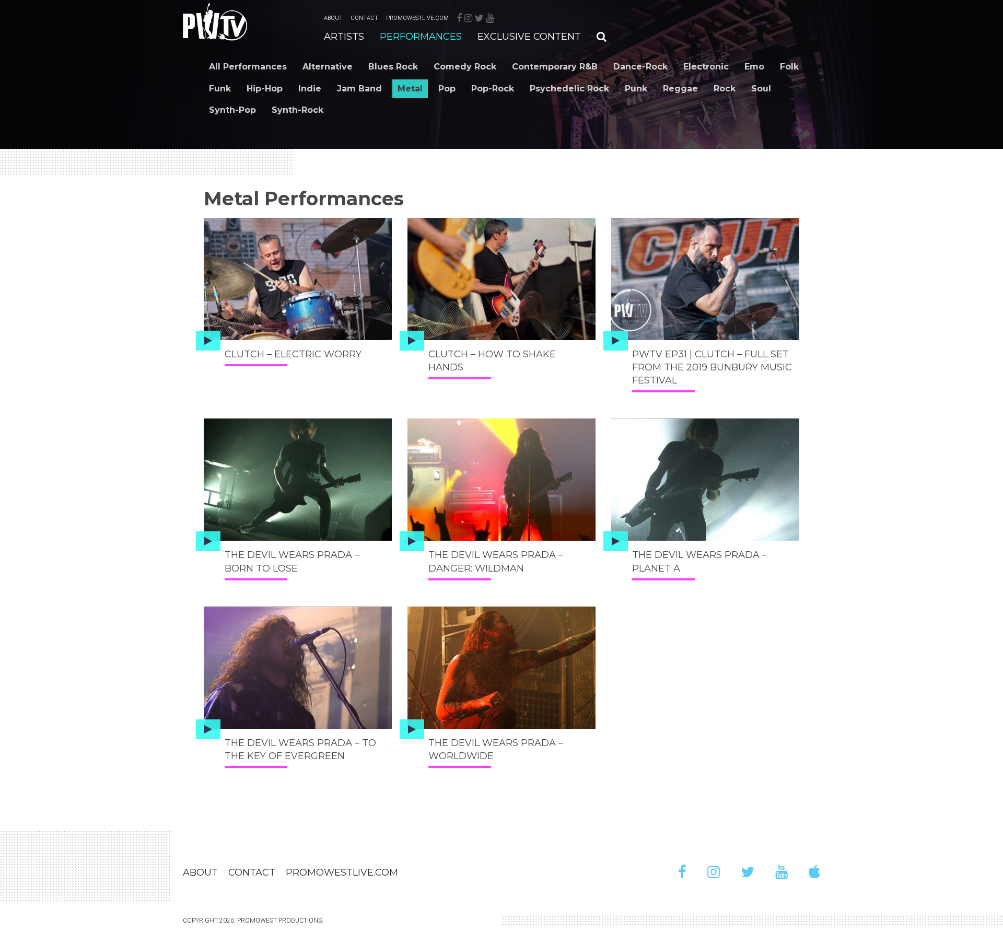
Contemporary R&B (555, 67)
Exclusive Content (529, 36)
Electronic (706, 67)
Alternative (327, 67)
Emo (754, 67)
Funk (220, 89)
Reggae (680, 89)
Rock (725, 89)
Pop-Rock (492, 89)
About (333, 18)
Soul (761, 89)
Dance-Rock (640, 67)
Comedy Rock (465, 67)
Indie (309, 89)
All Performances (248, 67)
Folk (789, 67)
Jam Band (359, 89)
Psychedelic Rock (569, 89)
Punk (636, 89)
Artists (344, 36)
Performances (421, 36)
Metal (410, 89)
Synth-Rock (297, 110)
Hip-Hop (265, 89)
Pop (447, 89)
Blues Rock (393, 67)
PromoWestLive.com (417, 18)
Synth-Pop (232, 110)
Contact (364, 18)
